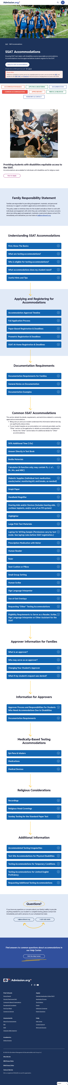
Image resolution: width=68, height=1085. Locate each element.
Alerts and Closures (41, 1027)
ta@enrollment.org (44, 215)
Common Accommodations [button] (15, 92)
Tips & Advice (39, 1002)
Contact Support (40, 1024)
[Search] (58, 2)
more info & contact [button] (34, 97)
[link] (55, 35)
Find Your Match (7, 1008)
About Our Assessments (9, 1021)
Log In (30, 69)
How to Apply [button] (12, 176)
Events (37, 1005)
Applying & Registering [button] (37, 87)
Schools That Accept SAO (10, 999)
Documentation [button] (58, 87)
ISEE (56, 74)
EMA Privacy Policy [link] (8, 1065)
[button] (11, 2)
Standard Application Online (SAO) (45, 996)
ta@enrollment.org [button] (24, 919)
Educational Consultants (9, 1005)
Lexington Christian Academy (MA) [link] (56, 35)
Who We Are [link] (7, 1056)
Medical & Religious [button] (56, 92)
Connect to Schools (8, 1011)
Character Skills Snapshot (10, 1030)
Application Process (41, 999)
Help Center (39, 1021)
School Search (7, 996)
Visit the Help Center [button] (34, 956)
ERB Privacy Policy (8, 1061)
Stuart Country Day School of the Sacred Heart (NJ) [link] (41, 155)
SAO (19, 76)
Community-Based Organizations (12, 1002)
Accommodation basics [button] (13, 87)
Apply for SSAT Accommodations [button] (17, 64)
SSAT (6, 44)
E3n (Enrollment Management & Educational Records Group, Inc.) (25, 1052)
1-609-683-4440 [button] (45, 919)
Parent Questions (40, 1011)
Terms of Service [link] (8, 1070)
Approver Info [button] (37, 92)
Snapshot (26, 76)
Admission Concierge (41, 1008)
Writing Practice (7, 1040)
